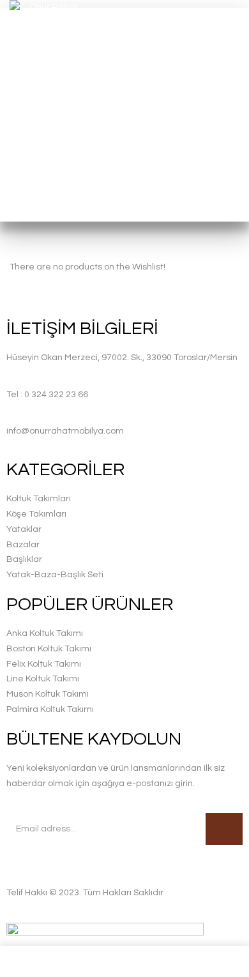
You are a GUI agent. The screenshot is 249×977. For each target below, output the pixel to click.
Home (90, 156)
